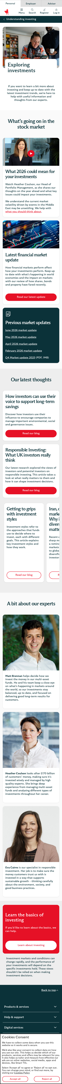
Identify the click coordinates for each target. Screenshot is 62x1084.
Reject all (47, 1079)
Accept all (15, 1079)
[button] (44, 11)
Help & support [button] (21, 1017)
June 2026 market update (21, 330)
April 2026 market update (21, 344)
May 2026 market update (20, 337)
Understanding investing (21, 19)
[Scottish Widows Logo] (6, 11)
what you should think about (23, 211)
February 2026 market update (23, 351)
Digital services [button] (21, 1028)
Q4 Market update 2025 (20, 357)
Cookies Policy (22, 1073)
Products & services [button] (23, 1007)
